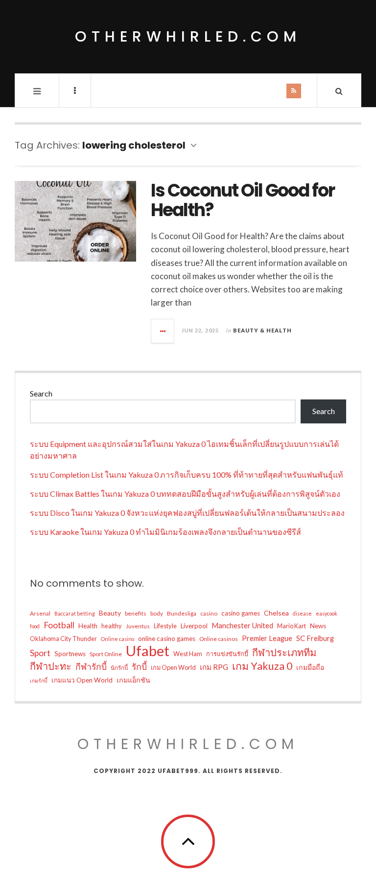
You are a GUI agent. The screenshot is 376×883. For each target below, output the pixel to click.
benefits (135, 613)
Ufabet (147, 651)
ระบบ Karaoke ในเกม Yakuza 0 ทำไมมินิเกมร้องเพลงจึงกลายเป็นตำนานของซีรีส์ (165, 531)
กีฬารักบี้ (91, 667)
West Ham (187, 654)
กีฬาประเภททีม (284, 652)
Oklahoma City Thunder (63, 638)
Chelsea (276, 613)
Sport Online (106, 654)
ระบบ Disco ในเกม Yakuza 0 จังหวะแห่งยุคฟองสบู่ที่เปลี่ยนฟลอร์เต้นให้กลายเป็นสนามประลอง (187, 512)
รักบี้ (139, 667)
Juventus (138, 626)
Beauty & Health (262, 330)
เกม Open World (173, 667)
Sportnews (70, 654)
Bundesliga (181, 613)
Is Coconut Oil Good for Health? (242, 200)
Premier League (267, 638)
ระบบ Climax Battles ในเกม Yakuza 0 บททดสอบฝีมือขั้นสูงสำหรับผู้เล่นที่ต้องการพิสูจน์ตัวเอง (185, 493)
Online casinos (218, 638)
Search (41, 393)
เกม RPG (214, 666)
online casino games (166, 638)
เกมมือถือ (310, 667)
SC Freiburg (315, 638)
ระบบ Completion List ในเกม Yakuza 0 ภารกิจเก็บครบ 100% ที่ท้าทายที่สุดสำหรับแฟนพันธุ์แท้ (186, 474)
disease (302, 613)
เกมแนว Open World (82, 680)
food (35, 626)
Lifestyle (165, 626)
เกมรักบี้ (38, 680)
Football (59, 625)
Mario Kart (291, 626)
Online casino (117, 639)
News (318, 626)
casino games (240, 613)
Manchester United (242, 625)
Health (87, 626)
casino (208, 613)
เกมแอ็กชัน (133, 680)
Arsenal (40, 613)
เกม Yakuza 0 (262, 666)
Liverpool (194, 626)
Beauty (110, 613)
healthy (111, 626)
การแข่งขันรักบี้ (227, 654)
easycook (326, 613)
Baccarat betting (74, 613)
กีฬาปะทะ (50, 666)
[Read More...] (163, 331)
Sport (40, 653)
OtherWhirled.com (188, 36)
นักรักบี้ (119, 667)
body (156, 613)
